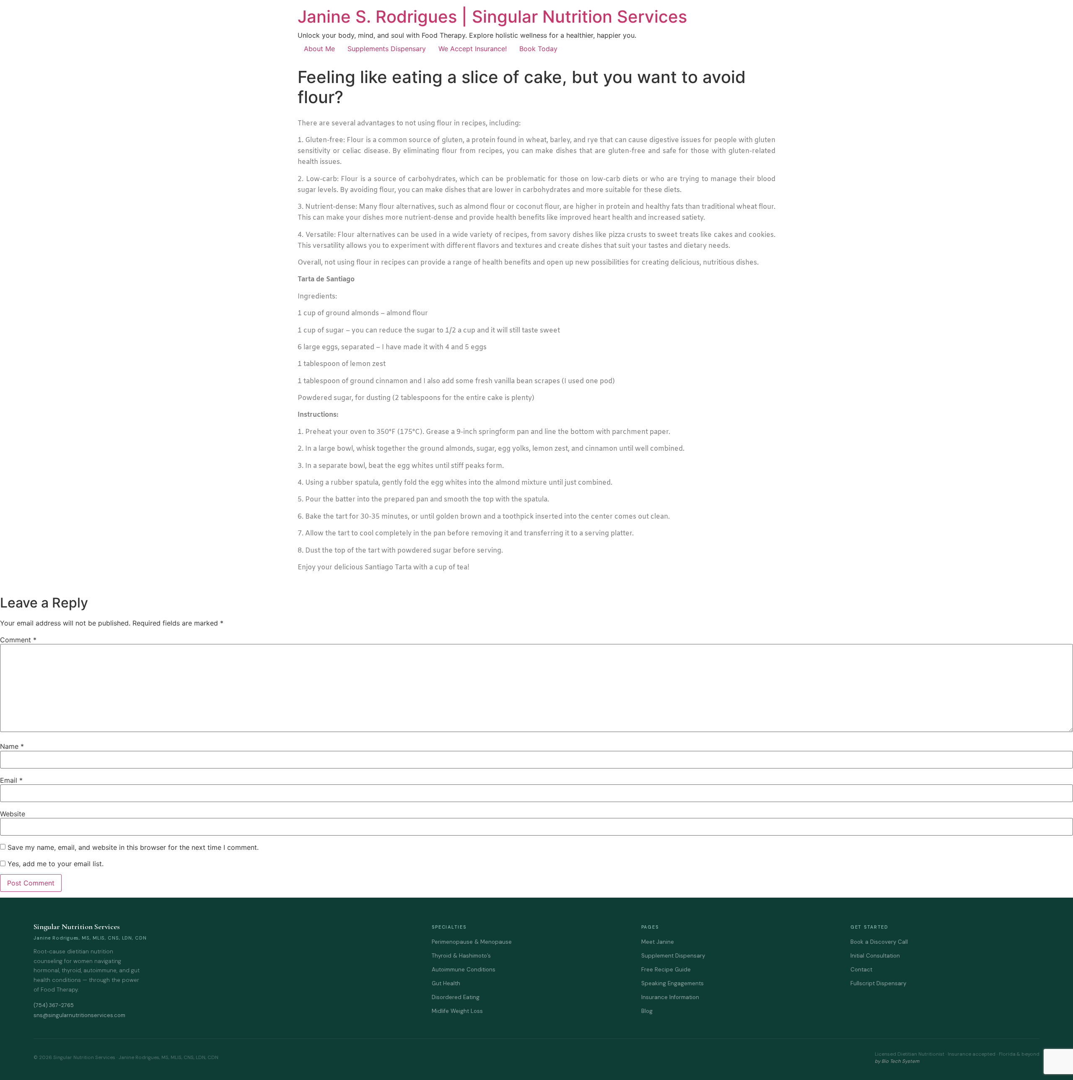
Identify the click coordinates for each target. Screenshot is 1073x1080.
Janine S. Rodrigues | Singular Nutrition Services (492, 16)
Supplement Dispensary (673, 955)
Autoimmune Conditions (463, 969)
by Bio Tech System (897, 1061)
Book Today (538, 48)
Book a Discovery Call (879, 941)
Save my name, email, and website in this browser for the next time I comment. (133, 847)
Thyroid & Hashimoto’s (461, 955)
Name (12, 746)
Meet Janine (657, 941)
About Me (319, 48)
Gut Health (446, 983)
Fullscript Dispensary (878, 983)
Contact (861, 969)
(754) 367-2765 (54, 1005)
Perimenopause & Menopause (472, 941)
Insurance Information (670, 997)
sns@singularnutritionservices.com (79, 1015)
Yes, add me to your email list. (54, 863)
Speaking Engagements (672, 983)
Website (12, 813)
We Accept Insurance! (472, 48)
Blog (647, 1011)
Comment (18, 639)
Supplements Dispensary (386, 48)
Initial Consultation (875, 955)
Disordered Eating (455, 997)
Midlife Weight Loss (457, 1011)
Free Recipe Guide (666, 969)
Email (11, 780)
